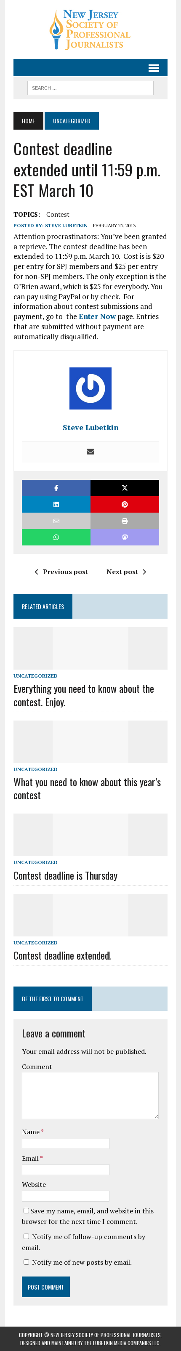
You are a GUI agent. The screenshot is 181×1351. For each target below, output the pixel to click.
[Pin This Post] (124, 504)
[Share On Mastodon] (124, 537)
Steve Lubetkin (66, 225)
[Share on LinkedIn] (56, 504)
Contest (57, 214)
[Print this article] (124, 521)
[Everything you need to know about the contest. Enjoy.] (90, 664)
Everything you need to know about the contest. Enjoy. (83, 695)
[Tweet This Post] (124, 488)
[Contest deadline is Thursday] (90, 850)
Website (34, 1184)
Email (31, 1158)
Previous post (65, 571)
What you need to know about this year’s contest (87, 788)
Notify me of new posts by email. (82, 1262)
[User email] (90, 452)
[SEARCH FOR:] (90, 87)
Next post (122, 571)
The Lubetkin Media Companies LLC (122, 1342)
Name (31, 1131)
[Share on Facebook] (56, 488)
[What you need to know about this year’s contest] (90, 757)
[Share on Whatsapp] (56, 537)
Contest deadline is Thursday (65, 875)
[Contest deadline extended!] (90, 930)
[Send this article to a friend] (56, 521)
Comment (37, 1066)
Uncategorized (35, 676)
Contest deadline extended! (62, 955)
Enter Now (97, 316)
